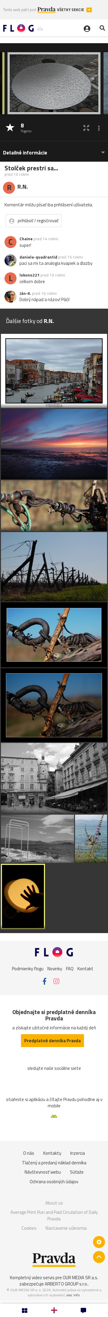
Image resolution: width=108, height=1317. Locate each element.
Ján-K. (25, 293)
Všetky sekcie (71, 10)
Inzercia (77, 1153)
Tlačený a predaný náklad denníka (54, 1163)
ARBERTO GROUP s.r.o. (66, 1283)
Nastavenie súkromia (66, 1228)
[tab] (54, 150)
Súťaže (77, 1172)
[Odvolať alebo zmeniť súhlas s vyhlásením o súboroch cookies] (99, 1242)
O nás (28, 1153)
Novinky (54, 968)
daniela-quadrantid (38, 257)
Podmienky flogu (28, 968)
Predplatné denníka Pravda (52, 1040)
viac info (73, 1295)
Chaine (26, 239)
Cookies (29, 1228)
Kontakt (85, 968)
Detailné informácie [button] (25, 153)
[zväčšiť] (86, 128)
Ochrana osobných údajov (54, 1181)
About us (54, 1203)
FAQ (70, 968)
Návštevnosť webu (43, 1172)
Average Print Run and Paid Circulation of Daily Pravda (54, 1215)
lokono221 (30, 275)
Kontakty (52, 1153)
